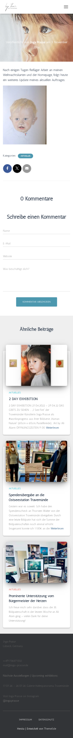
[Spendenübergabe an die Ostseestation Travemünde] (36, 461)
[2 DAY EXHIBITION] (36, 365)
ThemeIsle (50, 728)
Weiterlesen (52, 427)
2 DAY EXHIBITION (24, 399)
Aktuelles (25, 156)
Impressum (25, 719)
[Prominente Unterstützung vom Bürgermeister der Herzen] (36, 562)
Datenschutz (46, 719)
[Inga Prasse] (13, 7)
